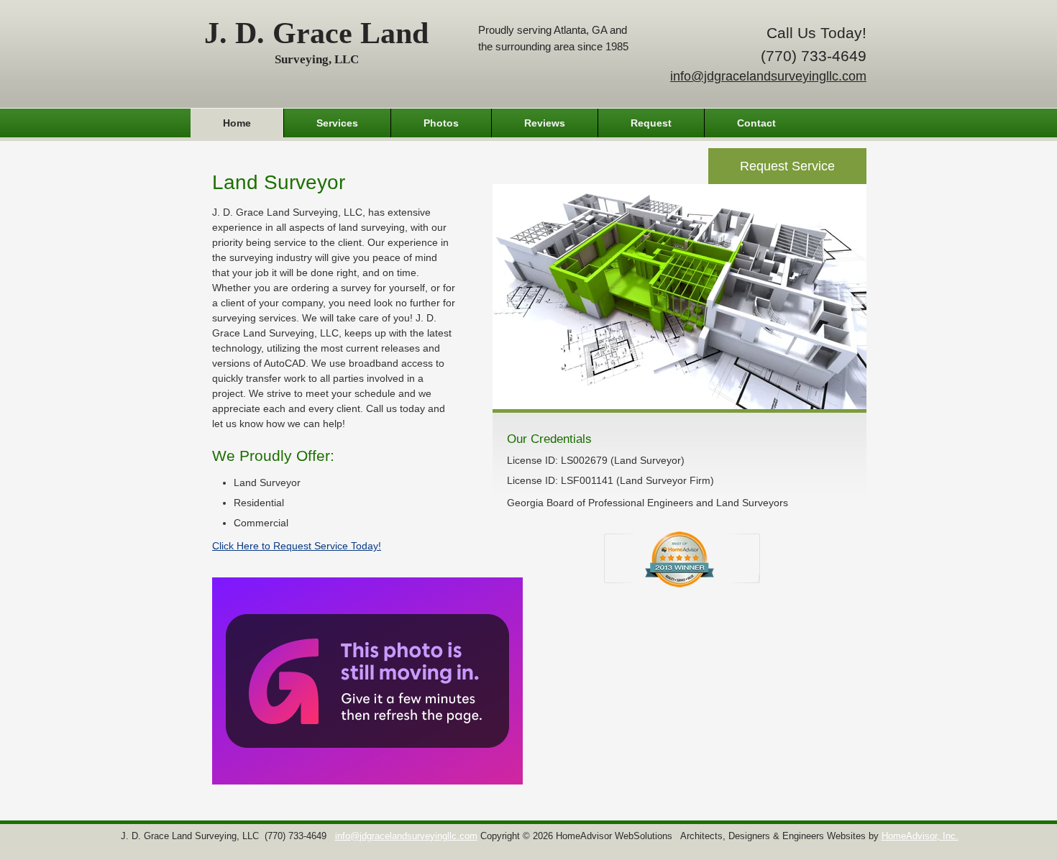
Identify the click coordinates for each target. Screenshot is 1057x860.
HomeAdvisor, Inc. (920, 836)
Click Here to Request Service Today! (296, 546)
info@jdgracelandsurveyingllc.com (768, 76)
